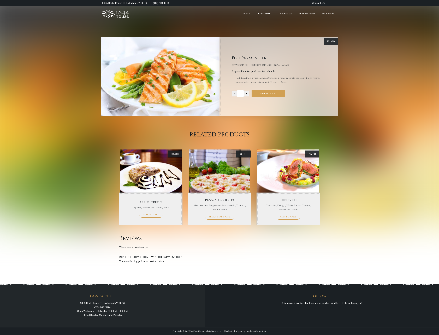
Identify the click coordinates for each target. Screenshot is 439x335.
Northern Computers (256, 331)
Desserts (255, 65)
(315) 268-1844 (161, 2)
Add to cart (268, 93)
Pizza (276, 65)
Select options (220, 216)
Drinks (266, 65)
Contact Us (318, 2)
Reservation (307, 13)
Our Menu (263, 13)
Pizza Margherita (219, 200)
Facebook (328, 13)
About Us (286, 13)
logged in (139, 261)
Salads (285, 65)
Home (246, 13)
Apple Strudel (151, 202)
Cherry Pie (288, 200)
